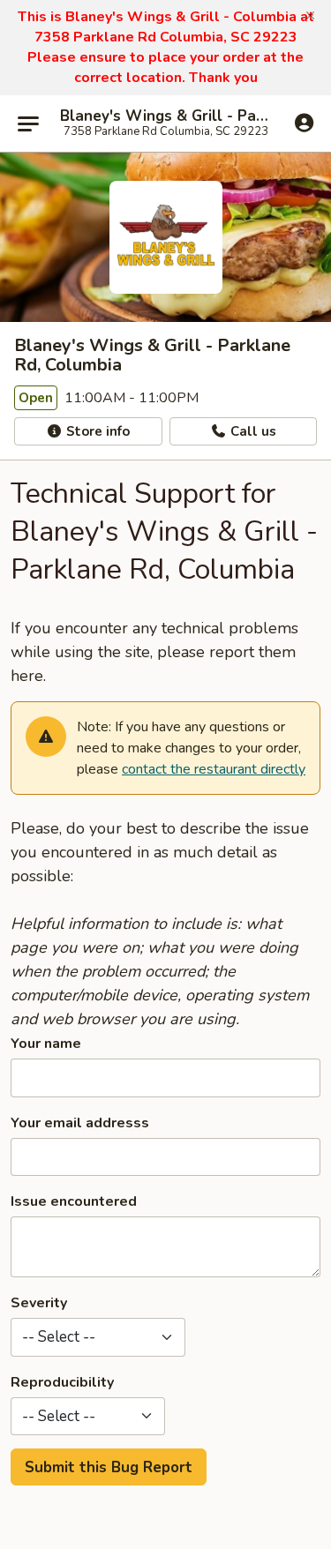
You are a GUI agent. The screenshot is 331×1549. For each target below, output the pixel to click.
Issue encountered (74, 1201)
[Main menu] (28, 123)
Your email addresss (80, 1123)
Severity (39, 1303)
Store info (96, 431)
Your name (46, 1043)
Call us (251, 431)
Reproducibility (62, 1382)
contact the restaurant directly (213, 769)
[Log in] (304, 122)
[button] (310, 16)
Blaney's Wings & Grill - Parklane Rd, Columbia (165, 116)
